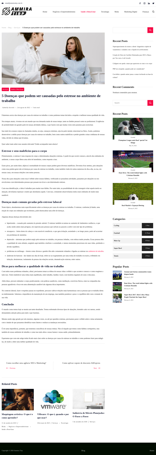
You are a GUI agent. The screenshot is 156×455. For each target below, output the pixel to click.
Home (45, 12)
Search (150, 103)
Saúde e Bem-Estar (88, 12)
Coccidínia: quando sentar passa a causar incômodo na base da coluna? (133, 75)
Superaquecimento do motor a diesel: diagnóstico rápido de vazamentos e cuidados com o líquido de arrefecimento (132, 48)
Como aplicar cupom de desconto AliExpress (81, 363)
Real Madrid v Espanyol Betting (133, 205)
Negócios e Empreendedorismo (64, 12)
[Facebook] (140, 3)
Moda (117, 12)
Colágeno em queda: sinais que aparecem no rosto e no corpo (132, 63)
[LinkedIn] (149, 3)
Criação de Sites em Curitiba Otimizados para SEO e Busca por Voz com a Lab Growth (132, 56)
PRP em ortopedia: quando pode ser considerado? (129, 69)
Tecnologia (105, 12)
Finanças (146, 12)
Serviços (5, 89)
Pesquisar (150, 30)
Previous (12, 368)
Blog (83, 451)
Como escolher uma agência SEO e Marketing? (26, 363)
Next (95, 368)
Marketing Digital (130, 12)
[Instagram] (144, 3)
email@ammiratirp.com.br (13, 3)
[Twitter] (153, 3)
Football (133, 137)
